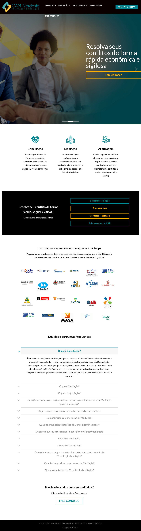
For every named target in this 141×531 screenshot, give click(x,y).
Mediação (63, 5)
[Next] (135, 69)
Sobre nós (50, 5)
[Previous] (5, 69)
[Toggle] (18, 351)
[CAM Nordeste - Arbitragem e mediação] (21, 7)
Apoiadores (96, 5)
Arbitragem (79, 5)
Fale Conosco (52, 16)
